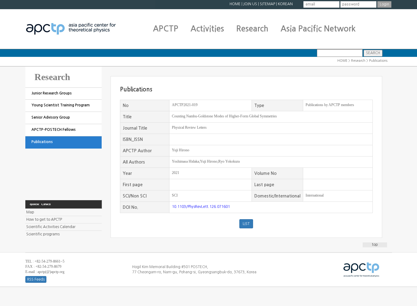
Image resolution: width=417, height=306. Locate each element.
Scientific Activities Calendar (50, 227)
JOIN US (250, 4)
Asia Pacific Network (318, 29)
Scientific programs (43, 234)
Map (30, 212)
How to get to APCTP (44, 219)
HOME (235, 4)
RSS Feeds (36, 279)
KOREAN (285, 4)
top (375, 244)
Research (252, 29)
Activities (207, 29)
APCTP (165, 29)
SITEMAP (267, 4)
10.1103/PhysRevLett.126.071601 (201, 206)
